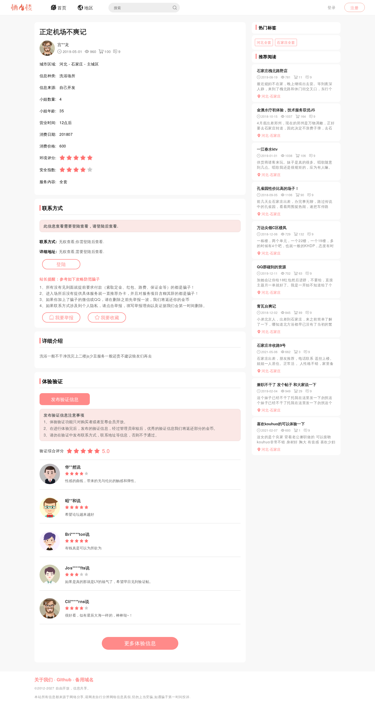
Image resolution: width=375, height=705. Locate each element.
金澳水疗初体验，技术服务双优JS (286, 110)
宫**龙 (63, 44)
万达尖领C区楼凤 (271, 227)
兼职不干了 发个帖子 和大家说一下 (286, 384)
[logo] (28, 7)
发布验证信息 (65, 399)
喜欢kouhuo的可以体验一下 (281, 424)
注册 (355, 7)
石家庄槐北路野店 (272, 70)
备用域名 (84, 679)
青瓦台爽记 (266, 306)
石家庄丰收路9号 (271, 345)
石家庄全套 (286, 42)
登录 (332, 7)
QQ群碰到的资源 (271, 267)
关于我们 (43, 679)
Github (64, 679)
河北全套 (264, 42)
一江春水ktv (267, 149)
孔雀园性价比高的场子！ (278, 188)
